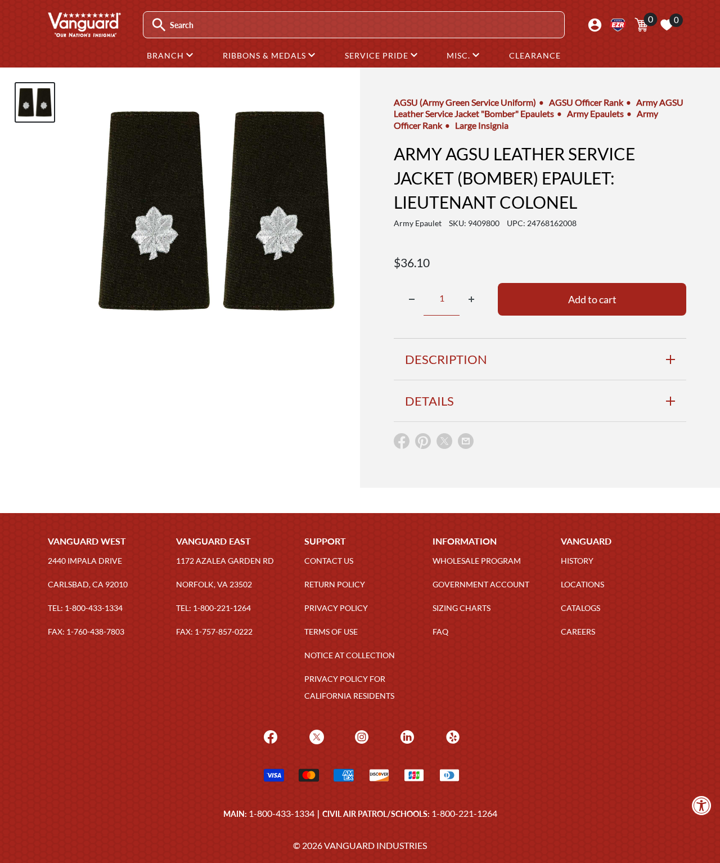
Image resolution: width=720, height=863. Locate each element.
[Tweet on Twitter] (444, 443)
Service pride (378, 55)
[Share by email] (466, 441)
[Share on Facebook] (402, 443)
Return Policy (334, 584)
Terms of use (331, 631)
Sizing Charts (461, 608)
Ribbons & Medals (265, 55)
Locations (582, 584)
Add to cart (592, 299)
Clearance (535, 55)
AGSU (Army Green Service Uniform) (465, 102)
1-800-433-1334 (281, 813)
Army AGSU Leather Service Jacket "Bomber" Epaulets (538, 108)
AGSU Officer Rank (586, 102)
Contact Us (328, 560)
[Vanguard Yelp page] (451, 736)
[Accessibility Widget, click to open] (701, 805)
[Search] (159, 25)
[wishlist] (666, 25)
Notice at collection (349, 655)
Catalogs (580, 608)
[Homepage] (84, 33)
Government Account (481, 584)
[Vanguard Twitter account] (315, 736)
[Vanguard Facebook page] (269, 736)
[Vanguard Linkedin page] (406, 736)
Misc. (459, 55)
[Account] (595, 25)
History (577, 560)
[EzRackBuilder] (618, 25)
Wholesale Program (477, 560)
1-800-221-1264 (464, 813)
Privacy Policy (336, 608)
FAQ (440, 631)
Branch (166, 55)
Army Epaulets (595, 113)
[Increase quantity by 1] (471, 299)
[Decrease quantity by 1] (412, 299)
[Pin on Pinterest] (423, 443)
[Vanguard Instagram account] (360, 736)
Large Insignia (481, 125)
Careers (578, 631)
